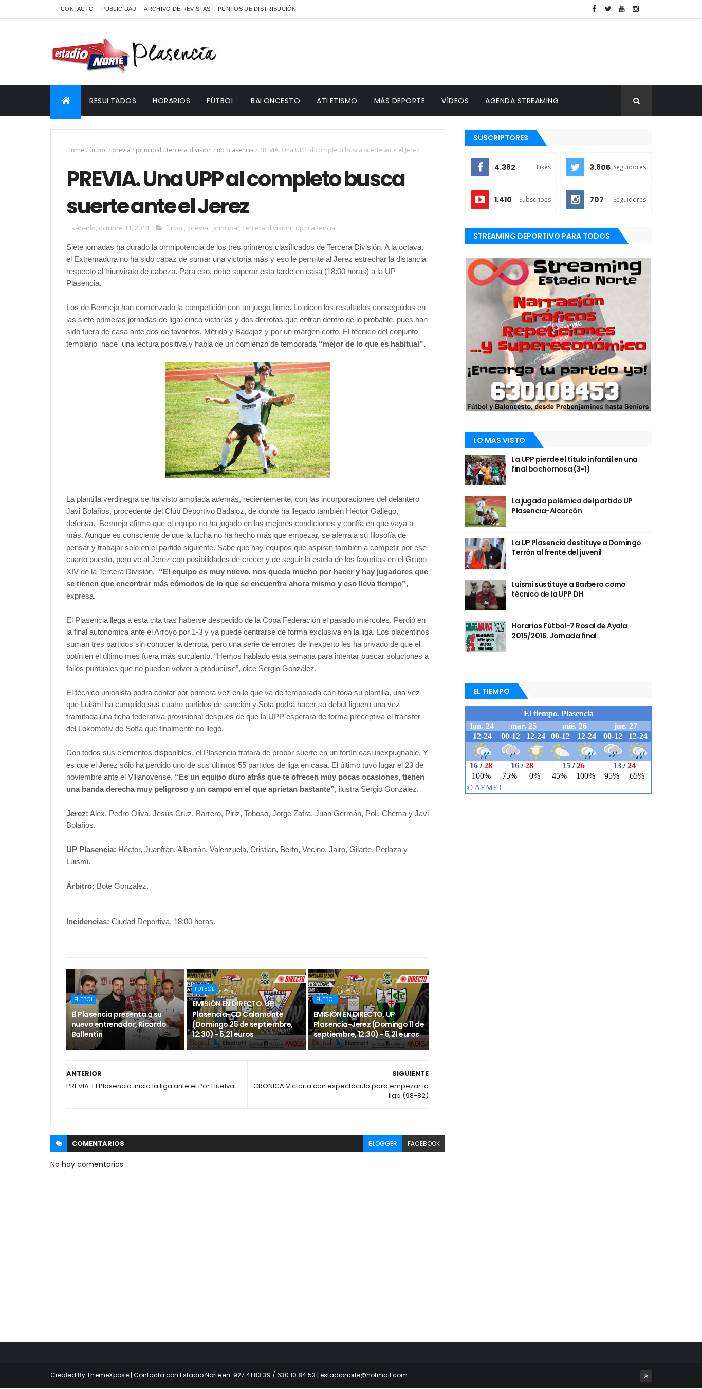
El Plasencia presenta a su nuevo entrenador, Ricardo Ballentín (118, 1024)
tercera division (189, 150)
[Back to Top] (646, 1376)
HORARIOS (171, 101)
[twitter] (608, 9)
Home (75, 150)
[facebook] (594, 9)
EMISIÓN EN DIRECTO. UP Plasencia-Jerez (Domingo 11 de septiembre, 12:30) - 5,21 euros (368, 1024)
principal (148, 150)
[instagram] (635, 9)
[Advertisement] (465, 52)
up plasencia (235, 150)
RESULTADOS (112, 101)
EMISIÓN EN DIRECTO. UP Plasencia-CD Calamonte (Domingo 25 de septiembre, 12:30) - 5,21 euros (242, 1019)
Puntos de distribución (257, 9)
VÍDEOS (455, 101)
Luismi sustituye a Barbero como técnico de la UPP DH (568, 589)
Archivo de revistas (177, 9)
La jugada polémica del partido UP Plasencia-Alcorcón (572, 506)
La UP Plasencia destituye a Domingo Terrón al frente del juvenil (576, 547)
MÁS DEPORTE (400, 101)
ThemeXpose (108, 1374)
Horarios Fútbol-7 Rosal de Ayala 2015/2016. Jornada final (569, 631)
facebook (424, 1143)
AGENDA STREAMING (522, 101)
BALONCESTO (275, 101)
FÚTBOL (220, 101)
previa (121, 150)
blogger (382, 1143)
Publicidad (118, 9)
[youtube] (621, 9)
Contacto (77, 9)
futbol (98, 150)
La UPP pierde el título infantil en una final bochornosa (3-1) (574, 464)
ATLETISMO (337, 101)
